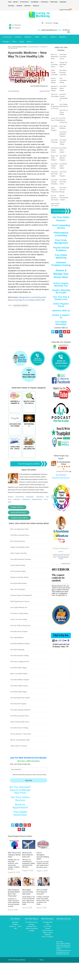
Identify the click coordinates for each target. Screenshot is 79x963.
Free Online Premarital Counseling (20, 559)
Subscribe (28, 780)
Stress (45, 37)
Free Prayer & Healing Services (19, 661)
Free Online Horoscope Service (19, 716)
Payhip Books (26, 499)
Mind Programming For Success (20, 601)
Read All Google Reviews (61, 478)
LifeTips (52, 37)
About (19, 926)
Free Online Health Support (18, 667)
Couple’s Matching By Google (61, 291)
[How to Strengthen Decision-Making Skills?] (43, 848)
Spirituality (63, 1)
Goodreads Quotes (65, 563)
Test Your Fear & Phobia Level (61, 298)
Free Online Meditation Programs (20, 643)
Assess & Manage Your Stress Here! (61, 274)
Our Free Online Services (20, 799)
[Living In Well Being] (39, 16)
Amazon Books (19, 497)
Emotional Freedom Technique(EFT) (21, 595)
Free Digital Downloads (20, 813)
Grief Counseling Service (61, 226)
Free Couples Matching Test (18, 607)
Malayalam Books (37, 499)
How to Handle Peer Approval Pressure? (42, 892)
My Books (10, 497)
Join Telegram (16, 28)
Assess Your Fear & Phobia (18, 619)
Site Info (15, 1)
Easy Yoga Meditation (16, 637)
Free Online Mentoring (61, 256)
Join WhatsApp (16, 25)
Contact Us (36, 5)
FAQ (15, 928)
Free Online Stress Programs (19, 631)
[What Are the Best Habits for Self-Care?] (28, 848)
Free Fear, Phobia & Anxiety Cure (20, 625)
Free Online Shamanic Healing (19, 655)
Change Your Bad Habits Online (19, 547)
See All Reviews (61, 475)
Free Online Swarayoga (17, 649)
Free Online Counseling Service (19, 535)
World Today (54, 1)
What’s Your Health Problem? (19, 673)
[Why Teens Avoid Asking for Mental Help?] (14, 848)
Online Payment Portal (61, 305)
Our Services (44, 1)
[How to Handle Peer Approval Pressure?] (43, 885)
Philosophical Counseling (61, 234)
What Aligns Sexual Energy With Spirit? (27, 892)
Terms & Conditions (47, 936)
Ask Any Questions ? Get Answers (20, 734)
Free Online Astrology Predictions (20, 710)
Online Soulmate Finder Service (19, 722)
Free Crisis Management (61, 241)
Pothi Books (16, 499)
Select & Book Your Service (18, 746)
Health (37, 37)
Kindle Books (40, 497)
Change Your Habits (19, 518)
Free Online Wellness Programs (19, 679)
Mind (14, 41)
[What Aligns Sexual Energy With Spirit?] (28, 885)
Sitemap (42, 959)
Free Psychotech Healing (17, 571)
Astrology (31, 924)
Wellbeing (27, 37)
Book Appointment (18, 512)
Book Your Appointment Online (19, 529)
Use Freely (11, 5)
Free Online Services (31, 922)
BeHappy (6, 41)
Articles (29, 41)
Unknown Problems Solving (61, 263)
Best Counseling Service (17, 541)
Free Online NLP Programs (18, 704)
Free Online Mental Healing (18, 583)
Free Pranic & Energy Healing (19, 613)
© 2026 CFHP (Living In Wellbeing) (16, 959)
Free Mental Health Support (18, 692)
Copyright (31, 930)
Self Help (18, 37)
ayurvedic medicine (21, 305)
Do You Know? (24, 1)
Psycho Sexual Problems (61, 249)
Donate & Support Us (61, 316)
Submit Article (17, 507)
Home (10, 1)
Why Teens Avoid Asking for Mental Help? (14, 855)
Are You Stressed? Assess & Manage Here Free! (20, 790)
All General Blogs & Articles (19, 47)
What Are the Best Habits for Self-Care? (27, 855)
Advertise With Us (61, 310)
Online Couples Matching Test (61, 284)
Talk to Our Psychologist (17, 589)
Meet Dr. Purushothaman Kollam (20, 740)
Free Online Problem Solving (18, 686)
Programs (15, 924)
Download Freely (31, 926)
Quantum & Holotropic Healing (19, 577)
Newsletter (15, 922)
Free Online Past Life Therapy (19, 728)
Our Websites (34, 1)
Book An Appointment (20, 806)
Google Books (30, 497)
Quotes (21, 41)
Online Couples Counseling (18, 553)
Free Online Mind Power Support (20, 698)
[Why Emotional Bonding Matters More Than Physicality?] (14, 885)
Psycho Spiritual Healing (17, 565)
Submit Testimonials (31, 928)
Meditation (62, 37)
